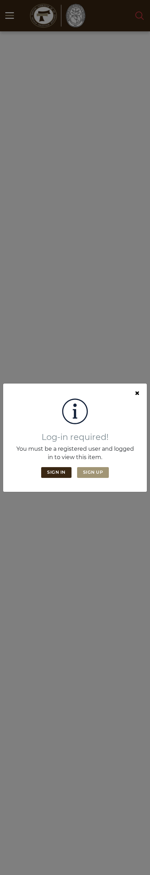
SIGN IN (56, 472)
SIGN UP (93, 472)
